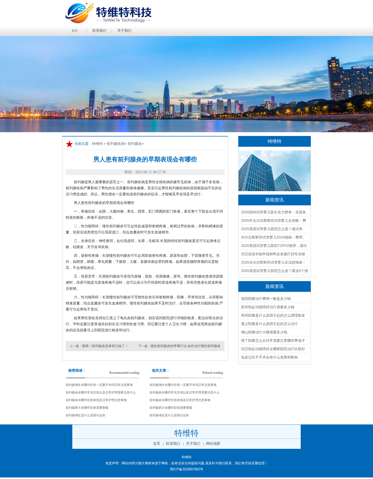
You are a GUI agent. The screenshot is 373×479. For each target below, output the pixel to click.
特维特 (97, 144)
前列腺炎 (135, 144)
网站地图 (213, 444)
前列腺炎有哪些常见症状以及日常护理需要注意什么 (101, 392)
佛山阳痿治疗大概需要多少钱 (264, 332)
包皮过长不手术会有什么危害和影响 (269, 357)
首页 (75, 30)
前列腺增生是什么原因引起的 (85, 415)
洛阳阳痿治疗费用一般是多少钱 (266, 299)
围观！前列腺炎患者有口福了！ (105, 346)
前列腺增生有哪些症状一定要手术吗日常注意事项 (99, 385)
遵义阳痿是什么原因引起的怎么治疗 (269, 324)
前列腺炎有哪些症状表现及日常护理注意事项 (96, 400)
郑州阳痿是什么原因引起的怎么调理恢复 (273, 315)
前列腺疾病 (116, 144)
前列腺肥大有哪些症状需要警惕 (87, 407)
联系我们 (99, 30)
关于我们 (124, 30)
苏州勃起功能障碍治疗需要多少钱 (267, 307)
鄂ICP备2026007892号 (186, 469)
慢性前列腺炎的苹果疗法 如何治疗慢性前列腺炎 (185, 346)
